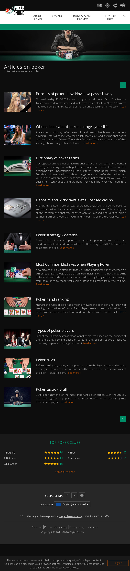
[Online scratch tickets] (123, 5)
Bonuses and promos (82, 17)
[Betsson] (61, 458)
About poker (38, 17)
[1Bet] (125, 452)
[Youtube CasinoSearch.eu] (82, 495)
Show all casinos (65, 472)
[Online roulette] (107, 5)
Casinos (57, 16)
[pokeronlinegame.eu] (14, 10)
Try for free (110, 17)
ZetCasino (75, 458)
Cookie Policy (70, 567)
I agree (118, 563)
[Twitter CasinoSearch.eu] (74, 495)
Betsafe (10, 452)
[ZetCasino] (125, 458)
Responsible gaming (55, 527)
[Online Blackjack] (115, 5)
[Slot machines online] (99, 5)
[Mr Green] (61, 464)
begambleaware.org (71, 516)
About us (37, 527)
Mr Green (11, 463)
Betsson (11, 458)
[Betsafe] (61, 452)
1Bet (72, 452)
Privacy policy (76, 527)
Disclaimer (93, 527)
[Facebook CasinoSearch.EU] (67, 495)
